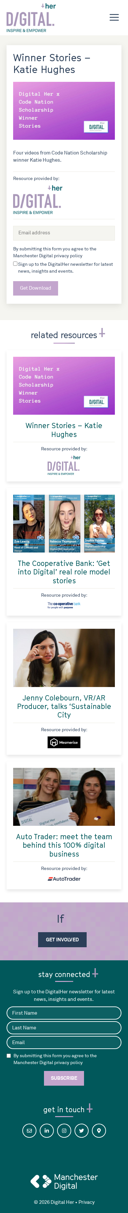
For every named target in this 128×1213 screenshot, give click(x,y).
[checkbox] (9, 1056)
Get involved (62, 939)
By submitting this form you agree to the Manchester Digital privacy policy (55, 1059)
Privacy (86, 1202)
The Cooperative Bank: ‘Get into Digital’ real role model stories (64, 572)
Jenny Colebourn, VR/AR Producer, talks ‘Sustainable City (64, 706)
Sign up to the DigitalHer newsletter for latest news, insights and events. (65, 268)
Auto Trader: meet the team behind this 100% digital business (64, 845)
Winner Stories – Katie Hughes (64, 429)
